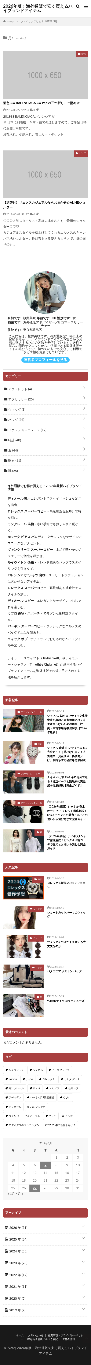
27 (35, 1188)
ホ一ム (20, 1335)
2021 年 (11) (17, 1286)
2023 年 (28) (17, 1263)
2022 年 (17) (17, 1275)
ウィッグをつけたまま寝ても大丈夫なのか (66, 944)
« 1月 (11, 1193)
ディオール (15, 1107)
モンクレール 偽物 (21, 524)
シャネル (38, 1070)
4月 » (19, 1193)
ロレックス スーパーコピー (27, 511)
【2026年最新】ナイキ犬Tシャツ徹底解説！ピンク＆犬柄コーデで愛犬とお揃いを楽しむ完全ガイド (66, 842)
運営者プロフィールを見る (45, 360)
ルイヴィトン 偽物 (21, 562)
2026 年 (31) (17, 1227)
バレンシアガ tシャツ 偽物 (27, 575)
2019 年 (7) (16, 1310)
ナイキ (29, 1079)
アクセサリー (20, 399)
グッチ (52, 1116)
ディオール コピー (21, 600)
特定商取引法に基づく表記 (42, 1339)
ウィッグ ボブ (18, 639)
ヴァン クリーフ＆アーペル (24, 1116)
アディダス (15, 1097)
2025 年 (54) (17, 1239)
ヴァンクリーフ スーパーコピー (30, 549)
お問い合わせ (35, 1335)
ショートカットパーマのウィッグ (66, 914)
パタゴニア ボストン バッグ (64, 971)
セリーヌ (73, 1088)
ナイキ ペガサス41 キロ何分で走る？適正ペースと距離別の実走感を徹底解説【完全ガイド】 (67, 781)
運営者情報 (68, 1339)
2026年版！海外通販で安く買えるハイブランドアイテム (38, 8)
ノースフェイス (61, 1070)
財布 (14, 460)
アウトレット (19, 389)
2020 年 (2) (16, 1298)
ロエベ (36, 1088)
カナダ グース (72, 1079)
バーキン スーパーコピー (25, 626)
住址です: (14, 330)
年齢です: (43, 318)
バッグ (15, 420)
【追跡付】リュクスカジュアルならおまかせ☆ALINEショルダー (44, 205)
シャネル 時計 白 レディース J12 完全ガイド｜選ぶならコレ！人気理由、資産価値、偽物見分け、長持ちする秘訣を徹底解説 (67, 754)
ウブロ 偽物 (16, 613)
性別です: (64, 318)
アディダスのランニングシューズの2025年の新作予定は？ (42, 1125)
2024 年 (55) (17, 1251)
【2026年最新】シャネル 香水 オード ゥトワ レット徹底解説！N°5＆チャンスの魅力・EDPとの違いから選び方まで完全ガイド (67, 813)
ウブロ (67, 1097)
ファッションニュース (26, 430)
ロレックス (48, 1079)
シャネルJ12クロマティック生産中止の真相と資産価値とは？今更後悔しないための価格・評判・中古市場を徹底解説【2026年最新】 (67, 724)
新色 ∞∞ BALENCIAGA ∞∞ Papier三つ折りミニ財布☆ (41, 103)
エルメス (54, 1088)
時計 (14, 440)
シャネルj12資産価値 (42, 1097)
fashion (13, 1079)
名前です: (14, 318)
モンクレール (16, 1088)
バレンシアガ (38, 1107)
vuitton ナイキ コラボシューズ (65, 1001)
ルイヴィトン (16, 1070)
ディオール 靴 (18, 498)
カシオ (69, 1116)
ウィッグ (16, 409)
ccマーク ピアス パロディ (26, 537)
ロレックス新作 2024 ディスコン (66, 885)
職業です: (14, 322)
